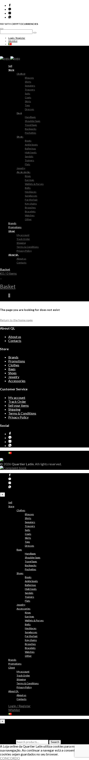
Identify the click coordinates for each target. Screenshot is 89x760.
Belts (28, 187)
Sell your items (18, 405)
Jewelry (21, 168)
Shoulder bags (32, 121)
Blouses (29, 77)
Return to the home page (16, 320)
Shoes (20, 136)
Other (28, 219)
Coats (28, 97)
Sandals (29, 156)
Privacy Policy (24, 250)
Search (55, 742)
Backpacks (30, 128)
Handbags (30, 117)
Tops (27, 105)
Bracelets (30, 211)
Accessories (23, 172)
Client (11, 231)
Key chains (31, 203)
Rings (28, 176)
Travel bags (31, 124)
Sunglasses (31, 195)
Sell (10, 65)
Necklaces (30, 191)
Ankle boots (31, 144)
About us (21, 258)
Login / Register (16, 38)
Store (11, 69)
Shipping (21, 242)
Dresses (29, 109)
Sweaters (30, 85)
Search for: (7, 742)
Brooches (30, 207)
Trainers (29, 160)
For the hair (31, 199)
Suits (27, 93)
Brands (12, 223)
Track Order (23, 239)
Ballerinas (30, 148)
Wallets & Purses (34, 183)
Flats (27, 164)
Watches (30, 215)
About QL (13, 254)
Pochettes (30, 132)
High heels (31, 152)
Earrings (29, 180)
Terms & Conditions (28, 246)
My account (23, 235)
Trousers (30, 89)
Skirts (28, 101)
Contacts (21, 262)
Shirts (28, 81)
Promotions (15, 227)
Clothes (21, 73)
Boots (28, 140)
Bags (19, 113)
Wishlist (12, 41)
